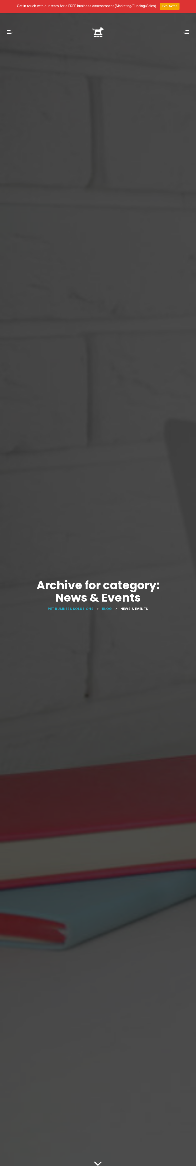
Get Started (169, 6)
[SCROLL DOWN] (98, 1162)
